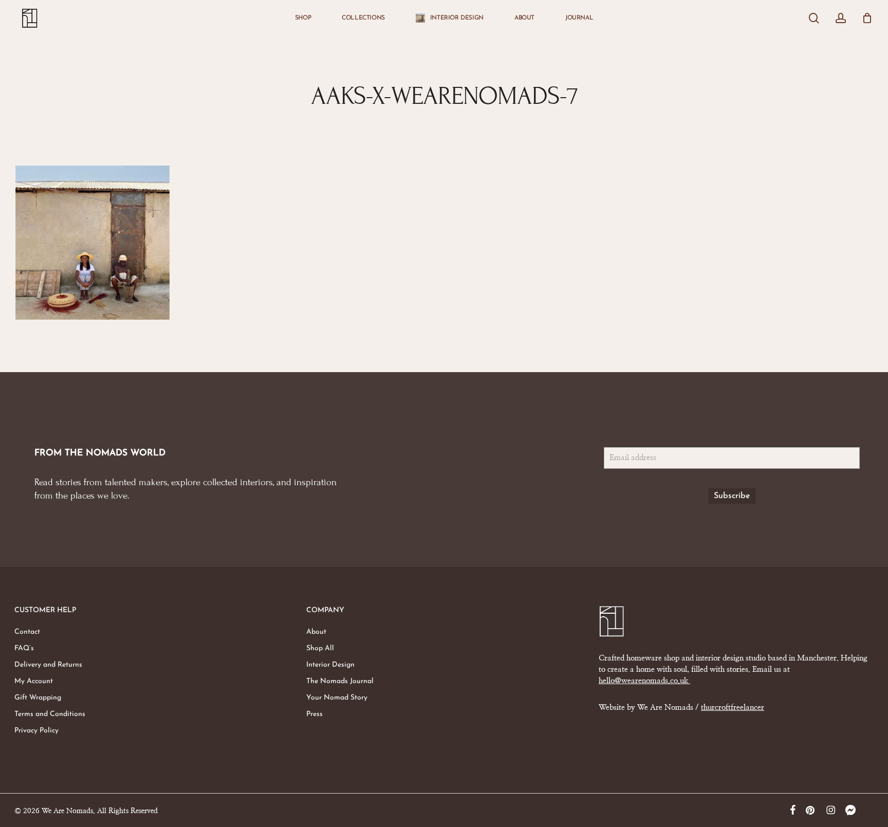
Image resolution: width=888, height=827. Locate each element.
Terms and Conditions (49, 714)
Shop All (320, 648)
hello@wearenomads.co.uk (644, 681)
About (316, 632)
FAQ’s (24, 648)
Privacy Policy (36, 730)
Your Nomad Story (336, 698)
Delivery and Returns (48, 665)
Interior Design (330, 665)
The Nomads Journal (340, 681)
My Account (33, 681)
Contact (27, 632)
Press (314, 714)
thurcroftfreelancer (732, 707)
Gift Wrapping (37, 698)
